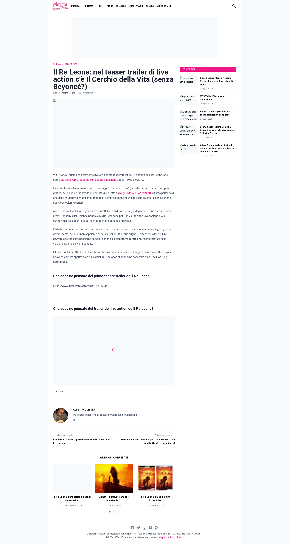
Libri (131, 6)
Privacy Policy (176, 537)
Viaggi (140, 6)
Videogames (164, 6)
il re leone (59, 392)
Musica (75, 6)
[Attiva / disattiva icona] (234, 6)
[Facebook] (132, 527)
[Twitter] (138, 527)
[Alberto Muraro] (60, 415)
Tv (100, 6)
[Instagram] (144, 527)
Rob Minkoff (144, 193)
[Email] (74, 420)
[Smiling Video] (156, 527)
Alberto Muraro (68, 93)
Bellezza (121, 6)
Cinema (89, 6)
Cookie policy (161, 537)
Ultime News (70, 64)
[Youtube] (150, 527)
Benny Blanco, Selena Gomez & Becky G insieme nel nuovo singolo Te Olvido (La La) (217, 130)
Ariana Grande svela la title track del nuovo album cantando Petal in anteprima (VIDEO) (217, 148)
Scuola (150, 6)
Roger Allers (126, 193)
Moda (110, 6)
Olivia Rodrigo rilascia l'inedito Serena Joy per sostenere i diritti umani (216, 81)
